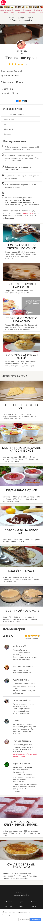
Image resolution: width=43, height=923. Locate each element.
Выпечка (9, 902)
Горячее (21, 902)
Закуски (21, 906)
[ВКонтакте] (17, 101)
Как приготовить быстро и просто (3, 2)
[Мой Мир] (23, 101)
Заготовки (8, 906)
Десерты (34, 902)
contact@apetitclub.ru (21, 895)
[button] (40, 2)
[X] (25, 101)
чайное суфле (27, 213)
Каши (34, 906)
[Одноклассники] (20, 101)
